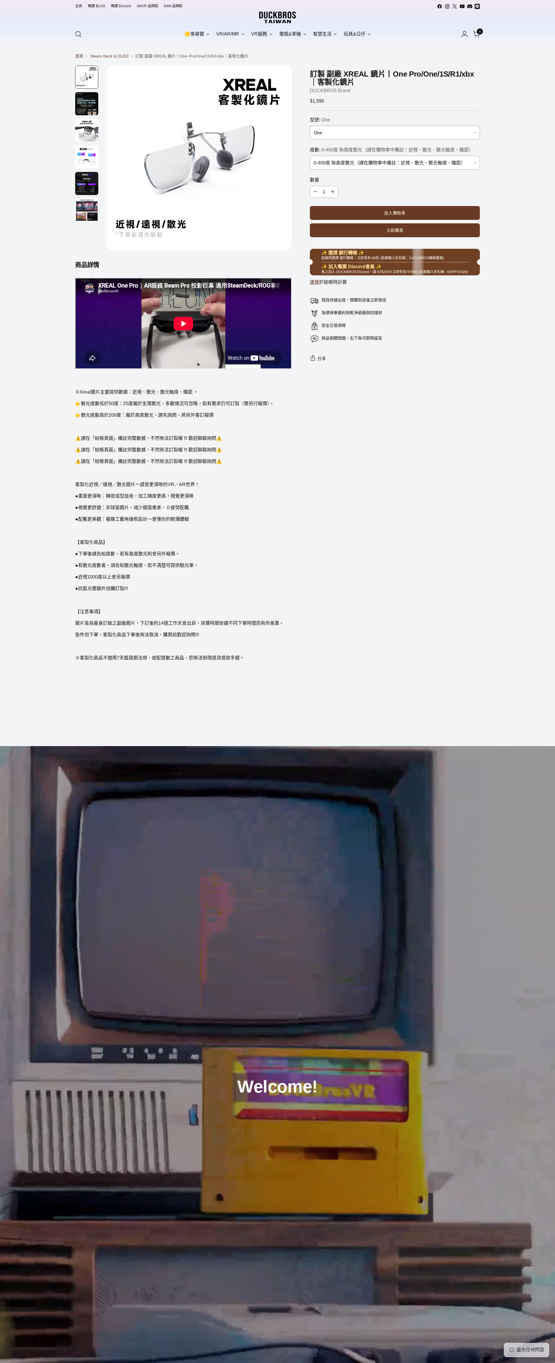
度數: (391, 149)
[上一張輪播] (462, 726)
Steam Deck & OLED (109, 56)
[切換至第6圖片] (86, 210)
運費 (314, 282)
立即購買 (395, 230)
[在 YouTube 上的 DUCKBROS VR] (462, 6)
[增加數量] (333, 192)
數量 (314, 179)
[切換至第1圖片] (86, 77)
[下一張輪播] (475, 726)
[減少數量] (315, 192)
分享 (321, 358)
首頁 (79, 56)
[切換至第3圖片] (86, 130)
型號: (320, 119)
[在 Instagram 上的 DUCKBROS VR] (447, 6)
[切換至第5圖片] (86, 183)
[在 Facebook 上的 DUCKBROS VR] (439, 6)
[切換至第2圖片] (86, 103)
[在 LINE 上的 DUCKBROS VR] (477, 6)
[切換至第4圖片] (86, 156)
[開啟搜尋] (78, 34)
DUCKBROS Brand (330, 90)
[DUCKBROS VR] (277, 17)
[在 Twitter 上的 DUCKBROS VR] (454, 6)
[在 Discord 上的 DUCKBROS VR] (469, 6)
